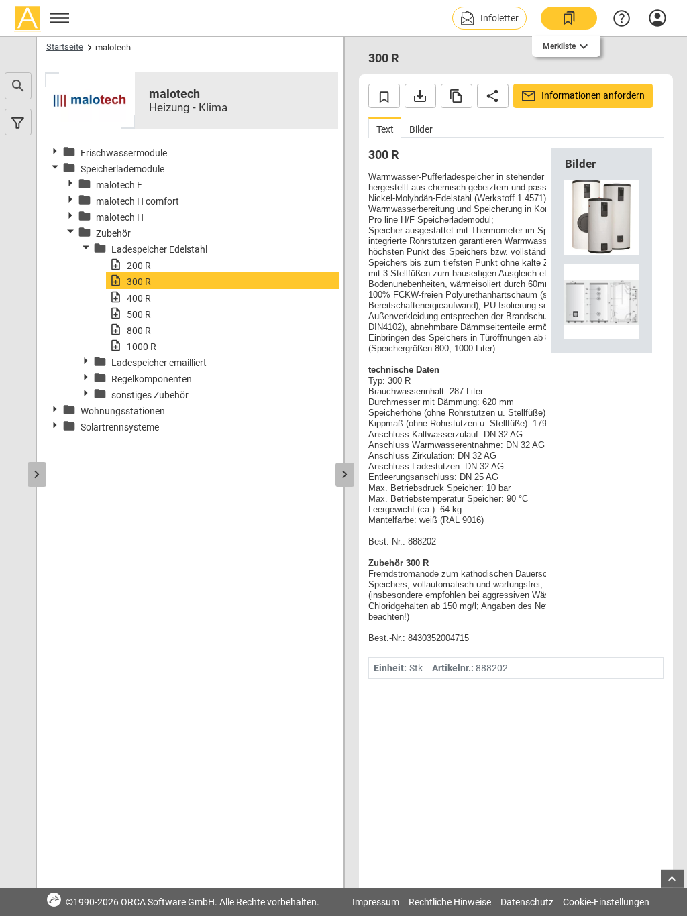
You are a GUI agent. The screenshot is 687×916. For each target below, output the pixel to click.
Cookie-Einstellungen (606, 902)
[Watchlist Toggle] (384, 96)
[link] (569, 18)
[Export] (420, 96)
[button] (489, 18)
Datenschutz (526, 902)
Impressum (375, 902)
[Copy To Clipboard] (456, 96)
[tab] (384, 127)
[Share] (493, 96)
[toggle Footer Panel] (672, 879)
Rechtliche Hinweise (450, 902)
